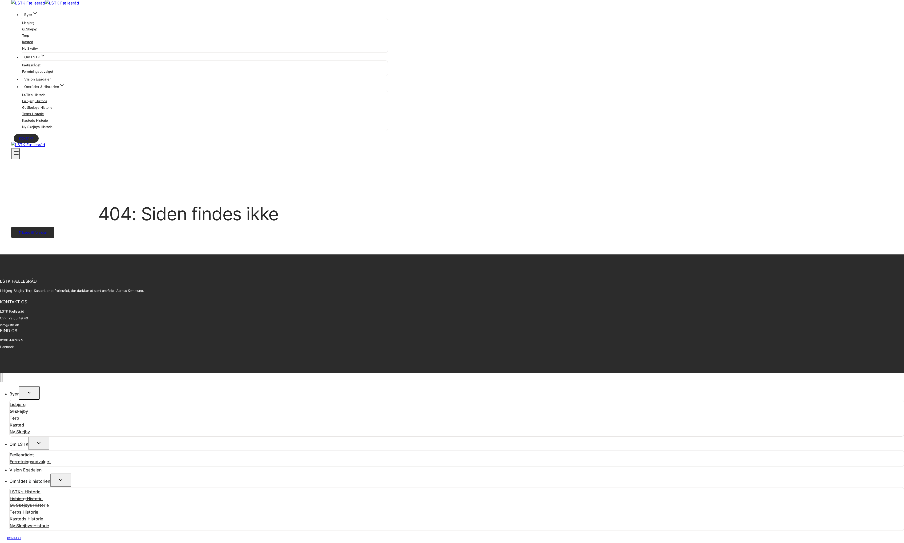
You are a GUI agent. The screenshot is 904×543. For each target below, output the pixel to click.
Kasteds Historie (35, 120)
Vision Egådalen (38, 79)
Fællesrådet (31, 65)
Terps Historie (33, 114)
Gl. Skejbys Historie (37, 107)
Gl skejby (29, 29)
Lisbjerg (28, 22)
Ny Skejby (30, 48)
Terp (25, 35)
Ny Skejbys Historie (37, 127)
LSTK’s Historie (33, 95)
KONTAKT (14, 538)
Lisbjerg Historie (34, 101)
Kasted (27, 42)
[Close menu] (1, 377)
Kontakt (26, 138)
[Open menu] (15, 153)
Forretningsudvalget (37, 71)
